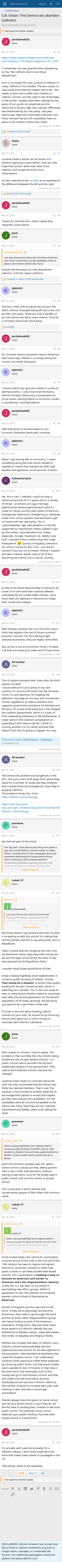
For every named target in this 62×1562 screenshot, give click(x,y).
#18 (58, 1134)
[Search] (58, 4)
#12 (58, 623)
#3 (59, 215)
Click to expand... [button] (31, 869)
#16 (58, 892)
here (48, 159)
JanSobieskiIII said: (13, 252)
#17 (58, 1046)
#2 (59, 153)
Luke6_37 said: (11, 1140)
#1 (59, 51)
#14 (58, 769)
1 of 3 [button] (21, 1473)
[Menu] (5, 4)
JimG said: (9, 899)
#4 (59, 245)
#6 (59, 348)
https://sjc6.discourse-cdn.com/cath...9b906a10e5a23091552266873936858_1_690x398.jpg (31, 807)
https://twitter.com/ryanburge (19, 797)
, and (25, 279)
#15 (58, 835)
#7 (59, 382)
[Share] (54, 52)
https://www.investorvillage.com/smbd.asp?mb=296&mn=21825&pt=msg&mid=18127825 (30, 59)
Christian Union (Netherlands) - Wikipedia (27, 739)
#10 (58, 490)
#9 (59, 453)
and (18, 131)
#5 (59, 300)
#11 (58, 582)
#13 (58, 674)
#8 (59, 423)
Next (31, 1473)
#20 (58, 1442)
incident (34, 180)
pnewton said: (11, 1223)
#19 (58, 1217)
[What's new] (51, 4)
